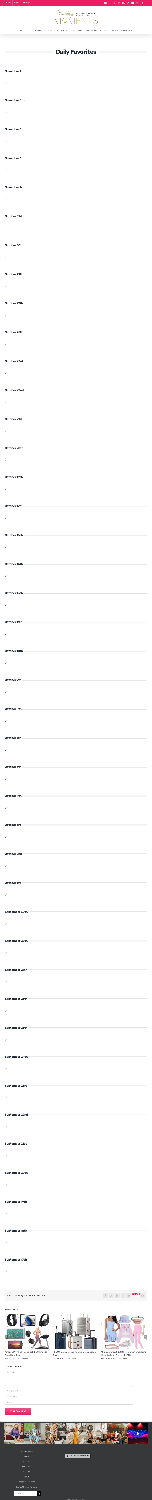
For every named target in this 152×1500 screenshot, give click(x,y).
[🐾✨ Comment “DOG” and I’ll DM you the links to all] (96, 1433)
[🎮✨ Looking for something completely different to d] (138, 1433)
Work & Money (92, 30)
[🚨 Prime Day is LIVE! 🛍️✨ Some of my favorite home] (14, 1433)
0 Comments (22, 1358)
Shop (114, 30)
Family (81, 30)
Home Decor (53, 30)
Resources (125, 30)
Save (136, 1294)
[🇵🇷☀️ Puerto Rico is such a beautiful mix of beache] (76, 1433)
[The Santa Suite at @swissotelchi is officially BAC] (117, 1433)
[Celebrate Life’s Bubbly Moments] (21, 30)
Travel (28, 30)
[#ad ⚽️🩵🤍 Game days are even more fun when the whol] (34, 1433)
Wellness (39, 30)
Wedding (103, 30)
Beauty (72, 30)
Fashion (63, 30)
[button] (6, 1337)
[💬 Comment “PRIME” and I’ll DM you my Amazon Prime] (55, 1433)
